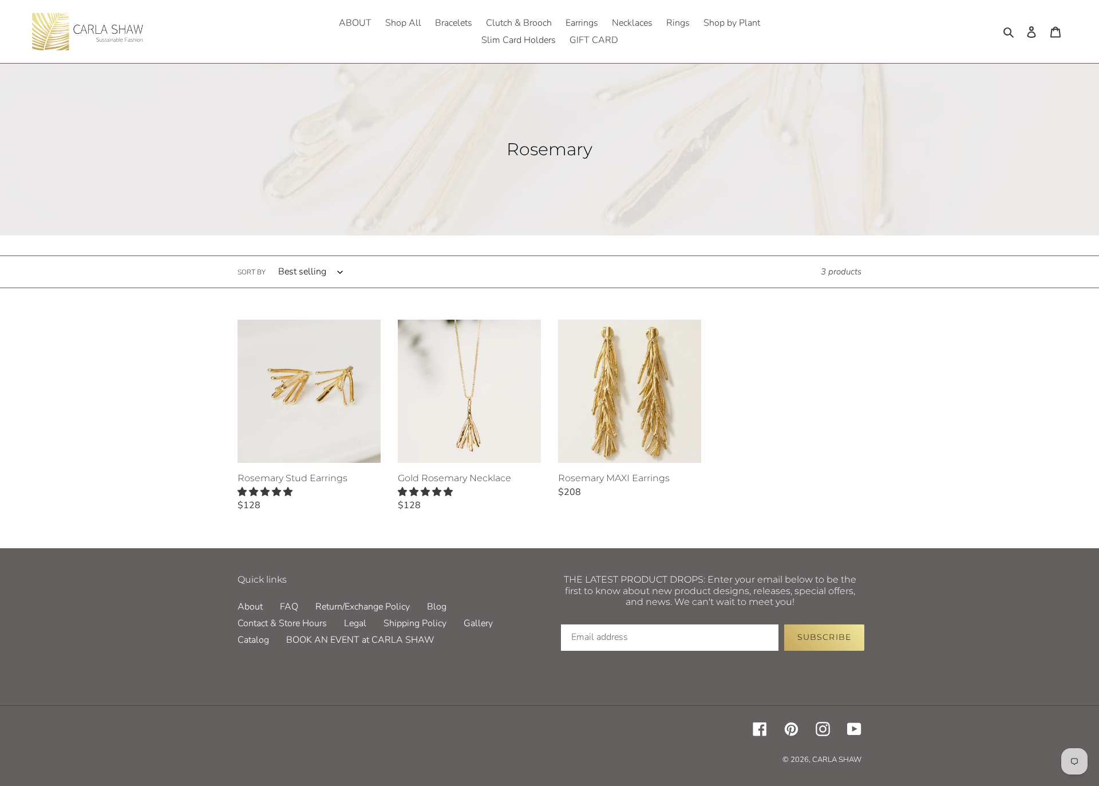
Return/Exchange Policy (362, 606)
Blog (436, 606)
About (250, 606)
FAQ (289, 606)
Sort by (252, 272)
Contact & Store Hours (282, 623)
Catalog (253, 640)
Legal (355, 623)
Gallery (478, 623)
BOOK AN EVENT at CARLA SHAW (360, 640)
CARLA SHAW (836, 759)
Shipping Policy (415, 623)
